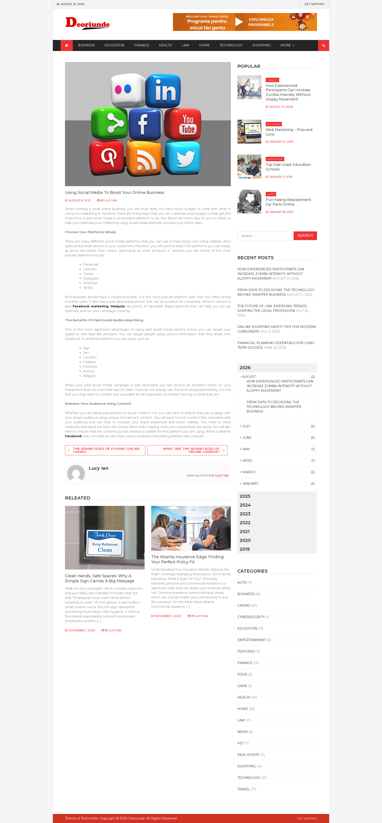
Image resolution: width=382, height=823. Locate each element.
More (286, 45)
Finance (141, 45)
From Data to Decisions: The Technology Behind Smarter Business (273, 406)
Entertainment (251, 640)
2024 (245, 505)
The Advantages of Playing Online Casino (106, 450)
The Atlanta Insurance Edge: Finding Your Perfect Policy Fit (187, 559)
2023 (245, 514)
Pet (240, 743)
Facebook (73, 436)
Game (242, 686)
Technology (231, 45)
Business (86, 45)
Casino (243, 605)
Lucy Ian (111, 200)
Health (165, 45)
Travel (243, 789)
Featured (246, 651)
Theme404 (89, 818)
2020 (245, 540)
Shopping (261, 45)
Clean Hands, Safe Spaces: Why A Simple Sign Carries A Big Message (99, 578)
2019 (245, 549)
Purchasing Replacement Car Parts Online (288, 202)
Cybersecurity (251, 617)
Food (242, 674)
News (242, 732)
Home (204, 45)
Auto (271, 194)
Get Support (314, 4)
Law (185, 45)
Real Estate (248, 755)
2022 (245, 522)
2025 (245, 496)
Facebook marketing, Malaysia (99, 306)
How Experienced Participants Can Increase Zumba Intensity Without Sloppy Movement (288, 92)
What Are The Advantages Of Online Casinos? (191, 450)
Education (114, 45)
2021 (245, 531)
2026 (245, 367)
